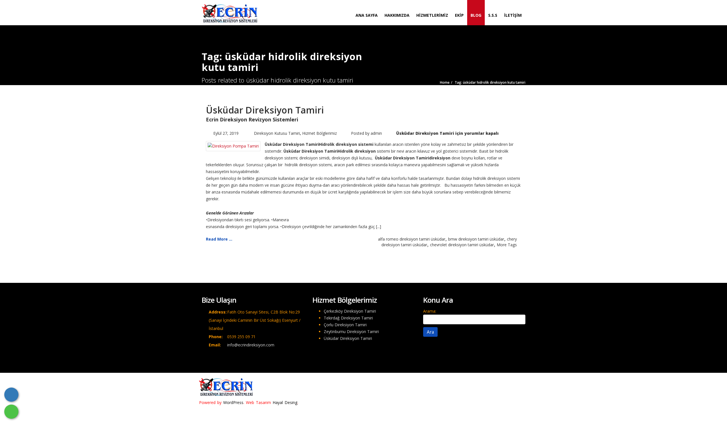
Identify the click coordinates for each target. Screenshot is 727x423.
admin (376, 133)
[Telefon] (11, 395)
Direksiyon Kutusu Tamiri (277, 133)
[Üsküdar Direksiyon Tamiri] (233, 145)
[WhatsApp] (11, 412)
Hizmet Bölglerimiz (319, 133)
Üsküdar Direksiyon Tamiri (265, 110)
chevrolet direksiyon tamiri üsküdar (462, 244)
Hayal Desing (285, 402)
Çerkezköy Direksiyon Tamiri (350, 311)
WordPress (233, 402)
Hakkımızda (397, 15)
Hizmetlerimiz (432, 15)
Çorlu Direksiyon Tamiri (345, 324)
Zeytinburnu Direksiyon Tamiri (351, 331)
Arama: (429, 311)
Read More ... (219, 239)
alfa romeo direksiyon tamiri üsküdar (411, 239)
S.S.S (492, 15)
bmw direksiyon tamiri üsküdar (476, 239)
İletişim (513, 15)
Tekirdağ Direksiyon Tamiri (348, 318)
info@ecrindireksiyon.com (250, 345)
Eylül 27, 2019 (226, 133)
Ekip (459, 15)
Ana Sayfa (367, 15)
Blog (476, 15)
